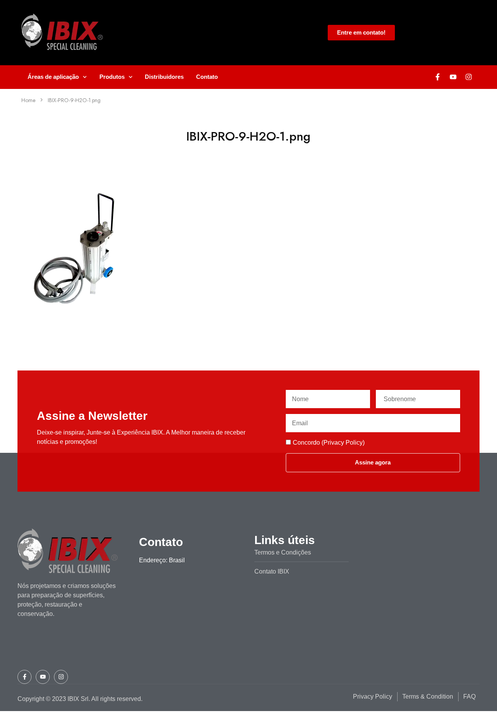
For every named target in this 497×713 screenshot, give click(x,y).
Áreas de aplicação (53, 76)
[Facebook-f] (438, 77)
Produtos (112, 76)
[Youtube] (453, 77)
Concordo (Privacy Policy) (329, 442)
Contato (207, 76)
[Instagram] (469, 77)
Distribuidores (164, 76)
